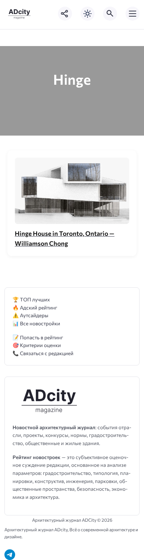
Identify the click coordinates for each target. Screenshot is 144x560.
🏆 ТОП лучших (31, 299)
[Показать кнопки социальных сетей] (65, 14)
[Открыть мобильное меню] (133, 14)
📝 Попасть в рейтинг (38, 337)
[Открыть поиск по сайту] (110, 14)
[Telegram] (9, 554)
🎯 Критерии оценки (37, 345)
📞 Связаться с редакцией (43, 353)
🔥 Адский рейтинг (35, 307)
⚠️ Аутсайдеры (30, 315)
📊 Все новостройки (36, 323)
